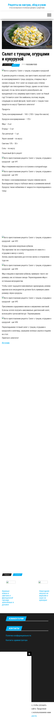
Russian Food (31, 65)
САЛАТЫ (17, 575)
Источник (6, 343)
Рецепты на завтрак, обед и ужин (27, 4)
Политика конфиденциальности (18, 635)
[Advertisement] (15, 688)
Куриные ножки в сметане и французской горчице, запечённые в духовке (8, 598)
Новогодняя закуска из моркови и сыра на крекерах (44, 595)
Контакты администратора (16, 640)
